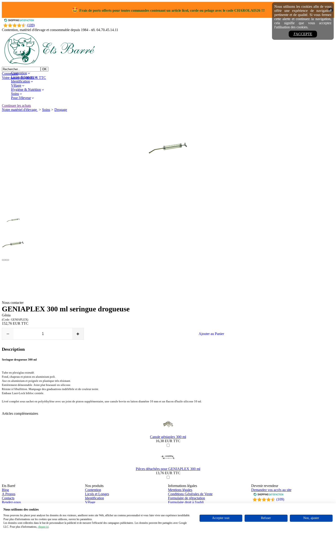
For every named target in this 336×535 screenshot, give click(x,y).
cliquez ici (43, 526)
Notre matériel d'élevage (20, 110)
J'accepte (302, 34)
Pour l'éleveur (21, 98)
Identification (20, 81)
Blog (5, 490)
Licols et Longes (97, 494)
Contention (19, 73)
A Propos (8, 494)
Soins (15, 94)
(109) (31, 25)
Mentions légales (180, 490)
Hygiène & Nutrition (26, 89)
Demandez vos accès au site (271, 490)
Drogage (60, 110)
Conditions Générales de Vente (190, 494)
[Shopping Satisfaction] (19, 21)
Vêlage (16, 85)
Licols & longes (22, 77)
